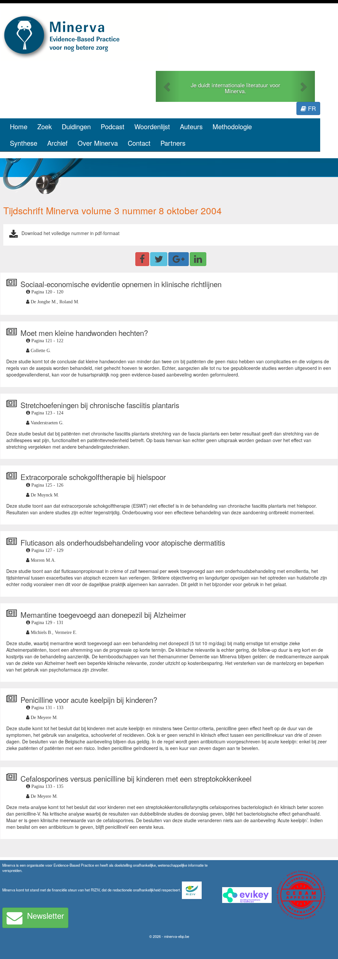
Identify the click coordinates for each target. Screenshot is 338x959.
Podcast (112, 126)
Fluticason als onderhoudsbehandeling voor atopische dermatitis (122, 542)
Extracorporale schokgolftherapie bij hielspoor (93, 476)
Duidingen (76, 126)
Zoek (44, 126)
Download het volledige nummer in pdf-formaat (70, 233)
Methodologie (232, 126)
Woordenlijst (152, 126)
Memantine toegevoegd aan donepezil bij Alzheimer (103, 614)
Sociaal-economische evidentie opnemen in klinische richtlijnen (120, 284)
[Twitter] (158, 259)
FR (311, 108)
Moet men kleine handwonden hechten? (84, 332)
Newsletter (45, 915)
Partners (173, 143)
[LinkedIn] (198, 259)
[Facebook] (142, 259)
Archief (57, 143)
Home (18, 126)
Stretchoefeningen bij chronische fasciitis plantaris (99, 405)
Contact (139, 143)
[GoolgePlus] (178, 259)
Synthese (23, 143)
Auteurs (191, 126)
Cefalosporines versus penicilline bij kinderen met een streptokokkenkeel (136, 778)
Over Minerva (98, 143)
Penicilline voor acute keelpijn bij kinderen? (88, 699)
